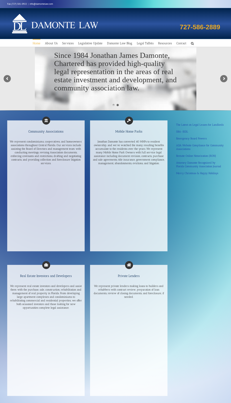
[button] (192, 43)
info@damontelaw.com (41, 3)
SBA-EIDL (182, 131)
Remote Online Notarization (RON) (196, 155)
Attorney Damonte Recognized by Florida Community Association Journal (198, 164)
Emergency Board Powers (191, 138)
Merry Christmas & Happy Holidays (197, 173)
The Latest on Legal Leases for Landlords (200, 124)
